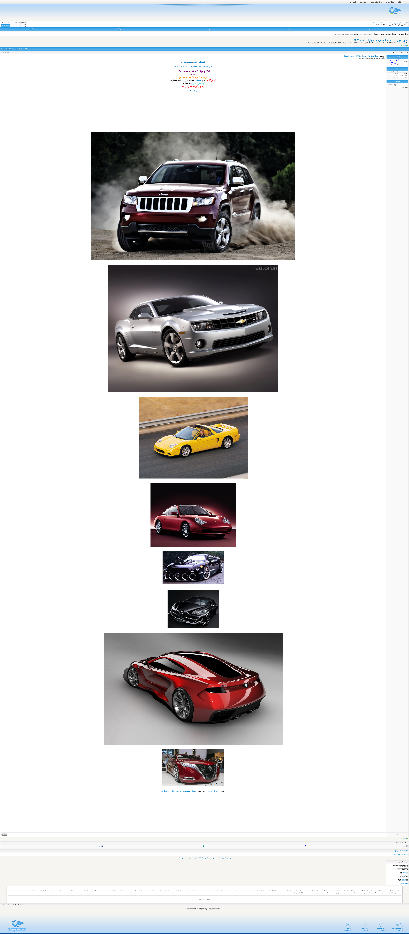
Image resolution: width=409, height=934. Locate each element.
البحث (31, 29)
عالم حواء (137, 890)
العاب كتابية (218, 890)
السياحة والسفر (325, 890)
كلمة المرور (24, 25)
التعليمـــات (288, 29)
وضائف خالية (299, 890)
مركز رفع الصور (376, 2)
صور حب (362, 2)
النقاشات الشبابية (365, 890)
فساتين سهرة (163, 890)
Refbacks (404, 880)
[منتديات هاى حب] (395, 15)
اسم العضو (23, 22)
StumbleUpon (199, 846)
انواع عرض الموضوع (8, 48)
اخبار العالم (286, 890)
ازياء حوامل (151, 890)
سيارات (184, 62)
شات (399, 2)
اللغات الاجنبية (258, 890)
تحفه (190, 62)
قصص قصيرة (231, 890)
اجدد (195, 62)
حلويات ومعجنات (54, 890)
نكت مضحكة (204, 890)
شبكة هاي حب (13, 904)
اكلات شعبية (69, 890)
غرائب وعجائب (190, 890)
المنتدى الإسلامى (393, 890)
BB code (405, 872)
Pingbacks (403, 879)
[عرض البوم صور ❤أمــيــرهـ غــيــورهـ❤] (397, 835)
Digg (404, 846)
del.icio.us (301, 846)
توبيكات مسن (326, 893)
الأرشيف (7, 904)
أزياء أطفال (43, 890)
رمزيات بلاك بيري (392, 893)
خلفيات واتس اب (338, 893)
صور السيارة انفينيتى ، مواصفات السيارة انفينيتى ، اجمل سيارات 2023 (215, 858)
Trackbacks (403, 877)
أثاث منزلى (83, 890)
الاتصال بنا (20, 904)
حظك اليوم (313, 890)
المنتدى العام (380, 890)
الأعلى (2, 904)
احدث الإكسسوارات (109, 891)
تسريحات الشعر (122, 890)
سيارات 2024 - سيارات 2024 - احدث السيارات (360, 56)
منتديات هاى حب (401, 23)
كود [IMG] (405, 875)
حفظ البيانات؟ (5, 22)
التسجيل (371, 29)
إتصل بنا (353, 2)
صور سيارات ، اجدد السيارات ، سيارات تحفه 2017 (193, 66)
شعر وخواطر (245, 890)
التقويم (209, 29)
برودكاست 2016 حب (379, 893)
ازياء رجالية (97, 890)
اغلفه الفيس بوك (298, 893)
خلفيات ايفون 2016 (366, 893)
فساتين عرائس (177, 890)
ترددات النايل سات (311, 893)
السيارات (202, 62)
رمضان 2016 (339, 890)
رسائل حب (354, 893)
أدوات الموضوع (19, 48)
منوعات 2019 (193, 91)
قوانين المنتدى (404, 883)
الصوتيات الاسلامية (352, 890)
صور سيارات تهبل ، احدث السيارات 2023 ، (187, 858)
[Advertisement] (193, 115)
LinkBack (28, 48)
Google (99, 846)
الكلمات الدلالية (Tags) (401, 851)
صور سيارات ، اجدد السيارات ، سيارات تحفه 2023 (381, 40)
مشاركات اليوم (119, 29)
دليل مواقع (390, 2)
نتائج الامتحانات (272, 890)
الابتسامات (405, 873)
